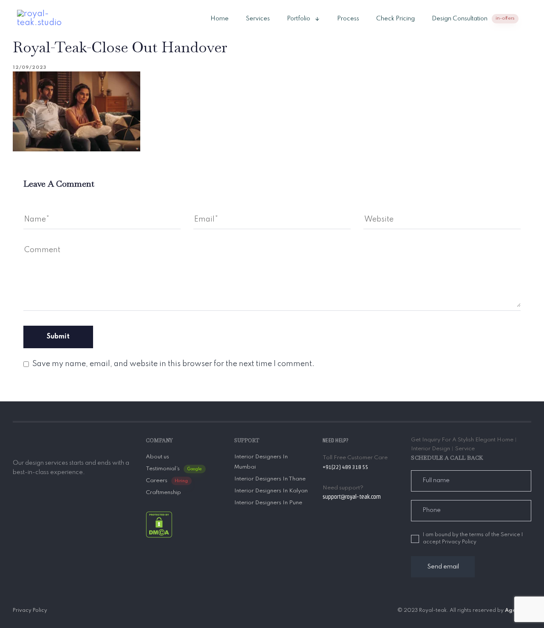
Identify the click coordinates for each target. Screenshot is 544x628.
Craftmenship (163, 492)
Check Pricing (395, 19)
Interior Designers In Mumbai (261, 462)
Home (219, 19)
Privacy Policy (30, 610)
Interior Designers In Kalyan (271, 491)
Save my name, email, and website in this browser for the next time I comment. (173, 364)
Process (348, 19)
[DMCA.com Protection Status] (159, 525)
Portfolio (298, 19)
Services (258, 19)
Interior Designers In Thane (270, 479)
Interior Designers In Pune (268, 503)
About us (157, 457)
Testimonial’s (174, 469)
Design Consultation (473, 19)
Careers (167, 480)
